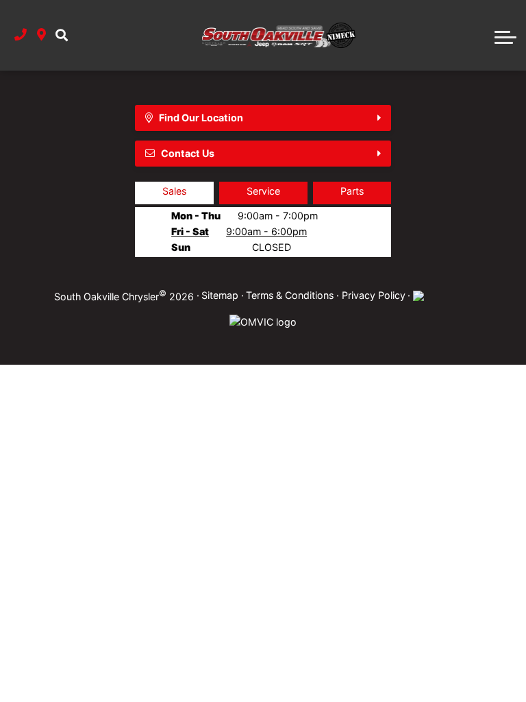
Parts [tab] (352, 191)
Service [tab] (263, 191)
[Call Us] (21, 35)
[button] (62, 35)
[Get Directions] (41, 35)
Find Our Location (201, 117)
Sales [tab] (174, 191)
